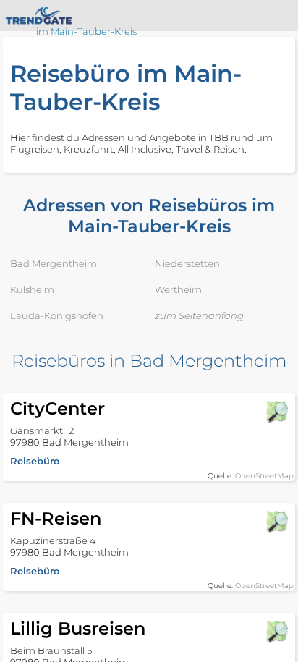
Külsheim (32, 289)
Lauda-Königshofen (56, 315)
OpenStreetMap (264, 475)
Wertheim (178, 289)
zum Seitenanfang (199, 315)
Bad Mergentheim (53, 263)
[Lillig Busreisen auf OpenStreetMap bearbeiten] (276, 631)
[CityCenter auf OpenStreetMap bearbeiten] (276, 411)
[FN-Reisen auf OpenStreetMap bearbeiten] (276, 521)
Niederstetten (187, 263)
